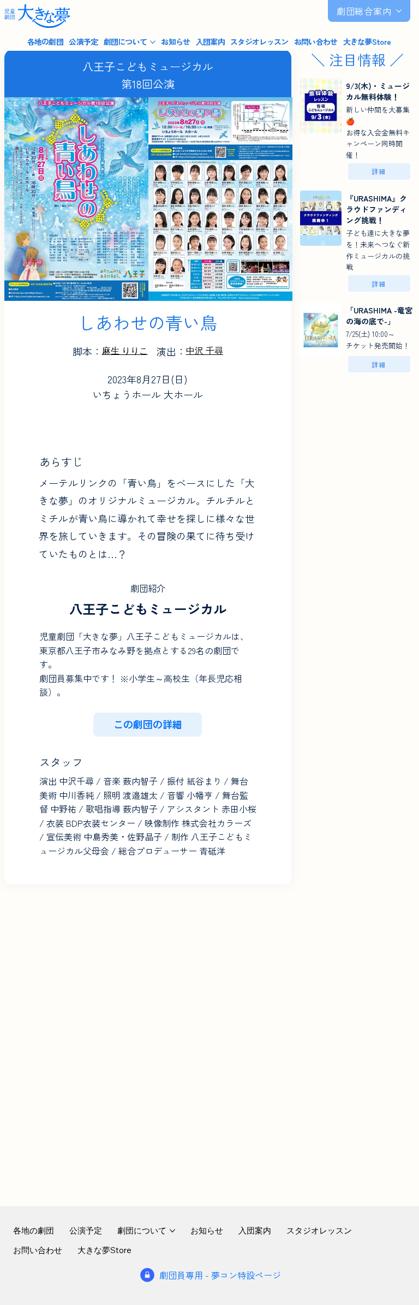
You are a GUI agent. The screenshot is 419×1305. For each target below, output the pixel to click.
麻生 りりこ (125, 350)
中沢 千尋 (204, 350)
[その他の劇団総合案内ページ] (399, 11)
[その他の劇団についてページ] (152, 42)
